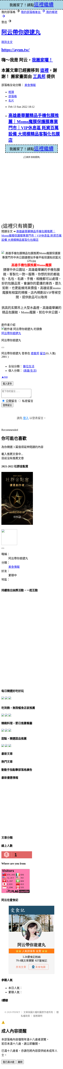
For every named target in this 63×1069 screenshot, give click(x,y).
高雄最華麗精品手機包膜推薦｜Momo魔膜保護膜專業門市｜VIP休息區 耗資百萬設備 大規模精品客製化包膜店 (34, 127)
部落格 (12, 96)
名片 (11, 100)
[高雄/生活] (30, 370)
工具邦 (39, 76)
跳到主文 (7, 42)
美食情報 (30, 85)
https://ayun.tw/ (15, 49)
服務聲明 (37, 1016)
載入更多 (7, 383)
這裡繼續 (44, 148)
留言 (43, 353)
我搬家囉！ (42, 60)
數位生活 (28, 366)
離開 (20, 1062)
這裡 (44, 70)
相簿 (11, 92)
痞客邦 (35, 353)
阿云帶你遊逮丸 (21, 32)
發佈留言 (7, 405)
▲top (4, 376)
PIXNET (16, 1012)
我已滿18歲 (8, 1062)
